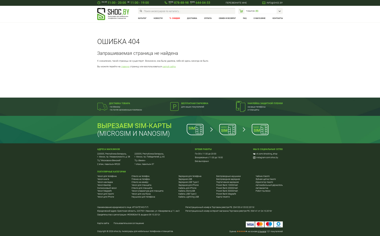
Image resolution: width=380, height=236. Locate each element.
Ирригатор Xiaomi (264, 182)
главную (125, 66)
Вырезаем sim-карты (134, 126)
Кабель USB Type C (187, 194)
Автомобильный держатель (269, 185)
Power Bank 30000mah (227, 191)
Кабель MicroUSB (186, 191)
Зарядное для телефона (189, 176)
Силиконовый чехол (107, 188)
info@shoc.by (275, 2)
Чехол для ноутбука (141, 194)
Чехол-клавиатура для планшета (147, 191)
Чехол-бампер (104, 185)
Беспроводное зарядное (228, 179)
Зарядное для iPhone (188, 185)
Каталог (142, 18)
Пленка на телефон (141, 179)
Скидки (176, 18)
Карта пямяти (223, 197)
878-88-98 (179, 2)
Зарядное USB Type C (188, 182)
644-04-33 (200, 2)
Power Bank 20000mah (227, 188)
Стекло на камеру (140, 182)
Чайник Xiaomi (263, 176)
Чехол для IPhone (105, 197)
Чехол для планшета (141, 185)
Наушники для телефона (143, 197)
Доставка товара (119, 103)
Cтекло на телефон (140, 176)
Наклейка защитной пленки (265, 103)
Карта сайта (103, 223)
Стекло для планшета (142, 188)
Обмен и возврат (227, 18)
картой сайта (169, 66)
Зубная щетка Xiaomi (266, 179)
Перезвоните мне (236, 2)
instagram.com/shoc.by (267, 157)
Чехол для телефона (107, 176)
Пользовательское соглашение (129, 223)
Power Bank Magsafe (226, 194)
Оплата (208, 18)
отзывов (262, 231)
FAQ (245, 18)
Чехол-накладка (105, 182)
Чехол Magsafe (104, 191)
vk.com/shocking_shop (266, 154)
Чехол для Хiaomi (105, 194)
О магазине (259, 18)
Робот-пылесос (263, 191)
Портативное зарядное (227, 182)
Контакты (278, 18)
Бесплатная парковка (194, 103)
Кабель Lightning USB (188, 197)
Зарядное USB (185, 179)
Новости (158, 18)
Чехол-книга (103, 179)
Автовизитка (262, 188)
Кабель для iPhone (187, 188)
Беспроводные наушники (228, 176)
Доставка (192, 18)
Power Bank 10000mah (227, 185)
